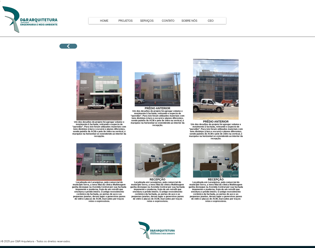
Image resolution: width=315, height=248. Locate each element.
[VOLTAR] (68, 46)
